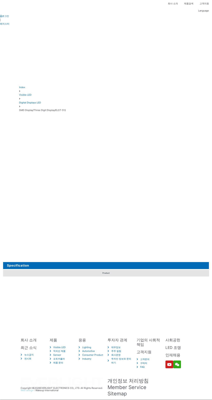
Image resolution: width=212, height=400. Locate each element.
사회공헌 (172, 340)
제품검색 (188, 3)
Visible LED (25, 94)
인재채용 (172, 355)
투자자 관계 (117, 340)
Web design (27, 390)
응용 (82, 340)
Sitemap (117, 394)
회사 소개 (173, 3)
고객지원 (204, 3)
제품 (53, 340)
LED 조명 (173, 347)
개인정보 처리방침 (128, 381)
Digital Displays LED (30, 102)
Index (22, 87)
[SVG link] (62, 382)
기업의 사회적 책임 (148, 342)
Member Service (127, 387)
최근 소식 (29, 347)
